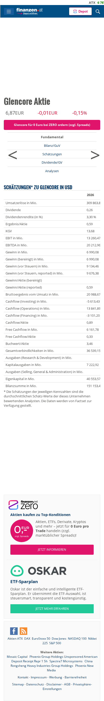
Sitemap (18, 684)
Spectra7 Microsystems (66, 661)
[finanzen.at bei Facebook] (14, 631)
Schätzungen (52, 154)
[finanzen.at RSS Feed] (23, 631)
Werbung (55, 677)
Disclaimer (54, 684)
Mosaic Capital (17, 657)
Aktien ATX (15, 638)
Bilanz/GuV (52, 145)
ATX (83, 2)
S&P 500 (55, 643)
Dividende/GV (52, 162)
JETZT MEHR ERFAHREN (52, 608)
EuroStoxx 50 (41, 638)
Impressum (39, 677)
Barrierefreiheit (76, 677)
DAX (27, 638)
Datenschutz (35, 684)
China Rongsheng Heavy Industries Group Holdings (52, 663)
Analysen (52, 171)
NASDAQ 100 (77, 638)
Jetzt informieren (52, 549)
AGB (67, 684)
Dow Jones (59, 638)
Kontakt (23, 677)
